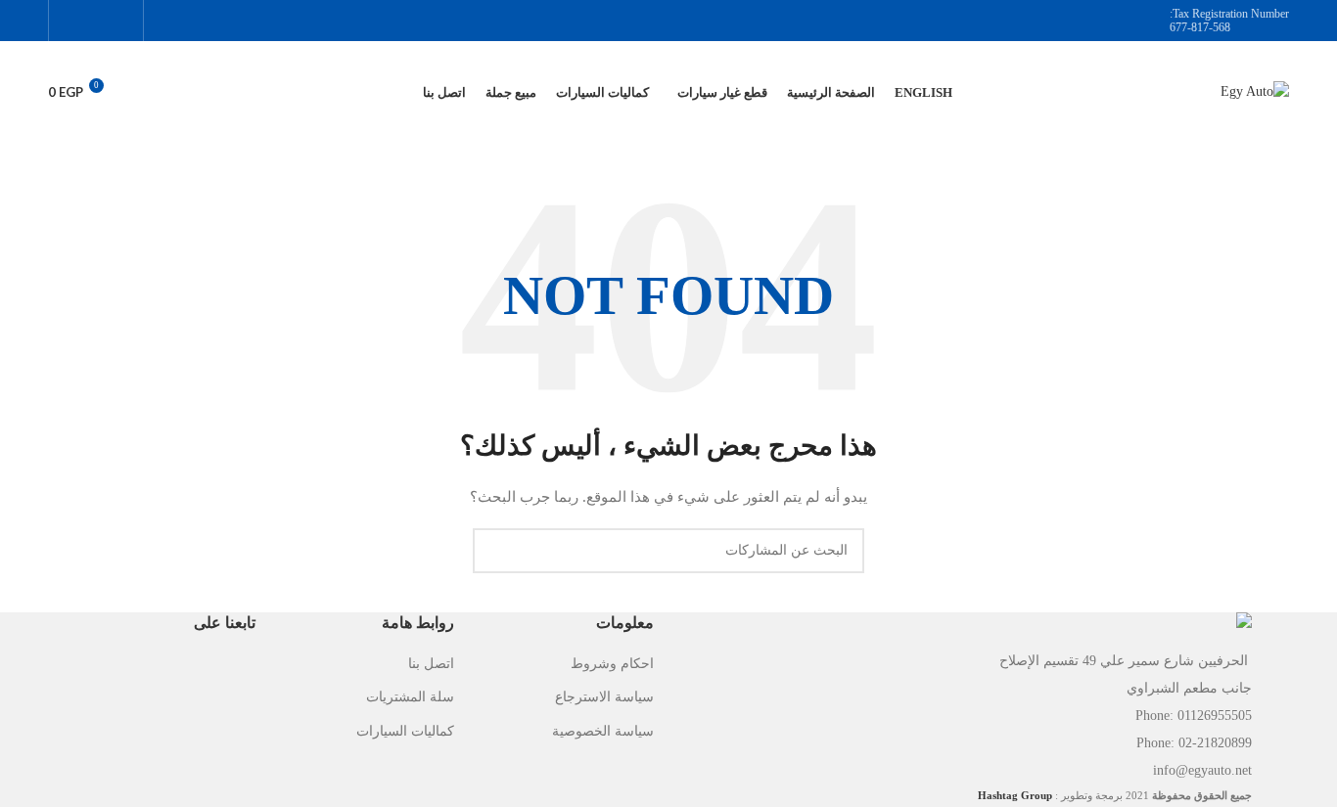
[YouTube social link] (71, 20)
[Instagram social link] (95, 20)
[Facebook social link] (121, 20)
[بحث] (141, 92)
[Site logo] (1255, 91)
